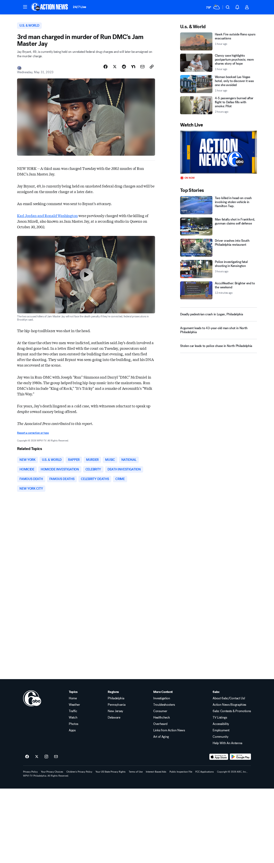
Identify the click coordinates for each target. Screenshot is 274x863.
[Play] (218, 152)
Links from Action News (169, 730)
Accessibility (221, 724)
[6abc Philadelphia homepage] (50, 7)
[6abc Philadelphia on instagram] (46, 757)
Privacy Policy (30, 772)
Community (220, 736)
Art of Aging (161, 736)
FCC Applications (204, 772)
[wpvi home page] (32, 698)
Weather (74, 704)
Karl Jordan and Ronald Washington (47, 215)
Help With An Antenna (227, 743)
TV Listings (220, 717)
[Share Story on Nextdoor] (133, 66)
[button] (25, 7)
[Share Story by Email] (142, 66)
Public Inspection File (180, 772)
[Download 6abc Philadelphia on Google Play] (240, 757)
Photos (73, 724)
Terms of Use (136, 772)
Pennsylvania (116, 704)
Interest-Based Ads (156, 772)
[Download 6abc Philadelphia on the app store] (218, 757)
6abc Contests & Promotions (232, 711)
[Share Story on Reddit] (124, 66)
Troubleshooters (164, 704)
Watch (73, 717)
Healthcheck (161, 717)
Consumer (160, 711)
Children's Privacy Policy (79, 772)
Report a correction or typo (33, 433)
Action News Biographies (229, 704)
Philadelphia (116, 698)
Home (73, 698)
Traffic (73, 711)
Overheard (160, 724)
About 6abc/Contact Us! (229, 698)
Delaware (114, 717)
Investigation (161, 698)
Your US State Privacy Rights (110, 772)
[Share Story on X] (114, 66)
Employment (221, 730)
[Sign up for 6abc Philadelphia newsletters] (56, 757)
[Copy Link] (151, 66)
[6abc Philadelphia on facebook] (27, 757)
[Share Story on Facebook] (105, 66)
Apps (72, 730)
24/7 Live (79, 7)
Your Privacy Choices (52, 772)
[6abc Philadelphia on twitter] (37, 757)
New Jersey (115, 711)
